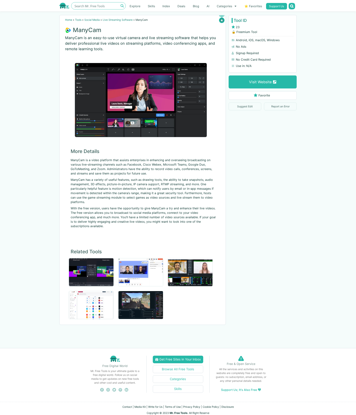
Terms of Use (173, 406)
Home (68, 19)
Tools (78, 19)
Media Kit (140, 406)
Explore (135, 6)
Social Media (92, 19)
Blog (196, 6)
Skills (151, 6)
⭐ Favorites (253, 6)
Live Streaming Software (118, 19)
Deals (181, 6)
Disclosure (227, 406)
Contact (127, 406)
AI (208, 6)
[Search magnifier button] (122, 6)
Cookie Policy (211, 406)
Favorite (264, 95)
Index (166, 6)
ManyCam (87, 30)
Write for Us (155, 406)
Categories (224, 6)
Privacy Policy (191, 406)
